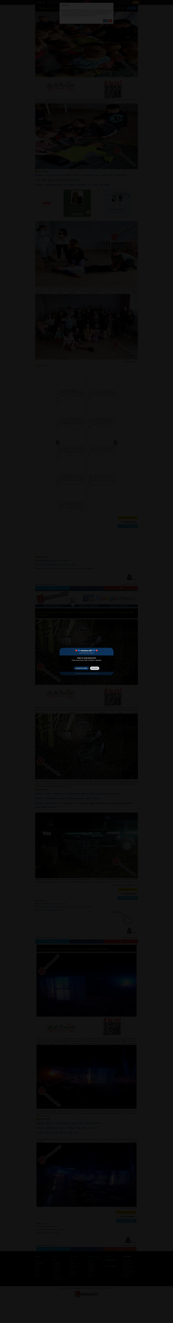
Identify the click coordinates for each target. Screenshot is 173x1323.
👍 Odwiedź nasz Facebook (81, 668)
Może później (94, 668)
